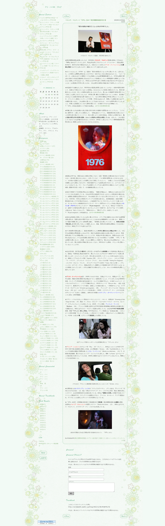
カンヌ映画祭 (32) (46, 311)
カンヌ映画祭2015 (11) (48, 299)
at (40, 372)
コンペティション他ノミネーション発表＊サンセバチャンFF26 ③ (49, 66)
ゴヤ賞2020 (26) (45, 279)
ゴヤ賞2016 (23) (45, 269)
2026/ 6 (42, 409)
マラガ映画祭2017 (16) (48, 173)
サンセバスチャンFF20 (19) (49, 210)
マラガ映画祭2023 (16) (48, 187)
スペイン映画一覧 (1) (47, 361)
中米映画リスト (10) (47, 329)
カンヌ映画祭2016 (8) (47, 301)
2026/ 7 (42, 406)
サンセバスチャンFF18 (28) (49, 205)
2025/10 (43, 427)
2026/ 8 (42, 404)
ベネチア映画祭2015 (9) (48, 313)
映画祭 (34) (44, 162)
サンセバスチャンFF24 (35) (49, 219)
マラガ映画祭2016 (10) (48, 171)
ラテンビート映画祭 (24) (48, 226)
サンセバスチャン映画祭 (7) (49, 196)
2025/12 (43, 422)
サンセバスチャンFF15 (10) (49, 199)
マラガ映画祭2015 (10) (48, 169)
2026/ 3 (42, 416)
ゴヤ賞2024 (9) (45, 288)
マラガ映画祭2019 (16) (48, 178)
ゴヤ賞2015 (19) (45, 267)
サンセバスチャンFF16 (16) (49, 201)
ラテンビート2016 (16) (48, 233)
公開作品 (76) (44, 160)
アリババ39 (44, 390)
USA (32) (43, 253)
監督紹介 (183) (45, 249)
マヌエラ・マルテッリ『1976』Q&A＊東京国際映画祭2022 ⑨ (85, 20)
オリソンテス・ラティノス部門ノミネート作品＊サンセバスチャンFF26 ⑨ (49, 25)
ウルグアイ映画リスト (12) (49, 347)
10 (52, 98)
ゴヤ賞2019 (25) (45, 276)
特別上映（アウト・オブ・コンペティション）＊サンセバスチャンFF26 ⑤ (49, 52)
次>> (124, 16)
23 (49, 104)
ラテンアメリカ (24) (47, 256)
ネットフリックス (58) (47, 356)
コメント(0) (111, 438)
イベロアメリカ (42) (47, 258)
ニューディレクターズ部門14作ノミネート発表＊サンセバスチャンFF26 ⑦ (49, 38)
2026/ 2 (42, 418)
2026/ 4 (42, 413)
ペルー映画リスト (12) (47, 331)
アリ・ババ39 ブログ (53, 7)
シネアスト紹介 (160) (47, 247)
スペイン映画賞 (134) (47, 155)
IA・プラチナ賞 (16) (47, 157)
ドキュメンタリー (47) (47, 146)
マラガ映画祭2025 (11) (48, 192)
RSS (43, 452)
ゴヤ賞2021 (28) (45, 281)
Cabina (41, 441)
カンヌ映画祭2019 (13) (48, 308)
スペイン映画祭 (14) (47, 164)
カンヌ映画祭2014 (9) (47, 297)
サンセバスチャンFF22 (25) (49, 215)
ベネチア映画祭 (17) (47, 315)
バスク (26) (44, 260)
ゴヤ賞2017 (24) (45, 272)
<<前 (66, 16)
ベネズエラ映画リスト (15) (49, 340)
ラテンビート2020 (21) (48, 235)
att (41, 386)
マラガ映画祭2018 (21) (48, 176)
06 (40, 98)
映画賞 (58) (44, 153)
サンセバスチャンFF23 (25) (49, 217)
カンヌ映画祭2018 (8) (47, 306)
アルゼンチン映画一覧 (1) (48, 359)
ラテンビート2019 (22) (48, 242)
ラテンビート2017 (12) (48, 237)
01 (46, 94)
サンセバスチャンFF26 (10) (49, 224)
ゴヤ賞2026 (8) (45, 292)
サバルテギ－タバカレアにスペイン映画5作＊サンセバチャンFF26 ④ (49, 59)
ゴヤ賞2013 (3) (45, 263)
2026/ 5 (42, 411)
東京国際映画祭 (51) (47, 244)
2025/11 (43, 425)
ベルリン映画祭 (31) (47, 295)
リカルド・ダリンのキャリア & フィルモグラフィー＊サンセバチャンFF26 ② (49, 79)
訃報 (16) (43, 354)
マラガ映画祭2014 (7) (47, 167)
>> (54, 88)
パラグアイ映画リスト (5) (48, 345)
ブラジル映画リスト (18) (48, 349)
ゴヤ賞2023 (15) (45, 285)
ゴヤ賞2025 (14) (45, 290)
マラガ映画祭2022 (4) (47, 185)
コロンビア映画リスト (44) (49, 338)
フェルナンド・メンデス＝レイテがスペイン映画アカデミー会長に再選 (49, 73)
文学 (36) (43, 141)
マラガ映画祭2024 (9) (47, 189)
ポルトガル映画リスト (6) (48, 352)
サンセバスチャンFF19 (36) (49, 208)
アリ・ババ (43, 370)
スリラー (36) (44, 148)
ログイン (43, 458)
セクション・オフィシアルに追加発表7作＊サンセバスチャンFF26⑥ (49, 45)
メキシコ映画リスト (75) (48, 327)
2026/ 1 (42, 420)
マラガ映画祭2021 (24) (48, 182)
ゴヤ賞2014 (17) (45, 265)
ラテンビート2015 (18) (48, 231)
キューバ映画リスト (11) (48, 336)
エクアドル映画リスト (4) (48, 343)
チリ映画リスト (102, 438)
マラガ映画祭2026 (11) (48, 194)
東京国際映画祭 (80, 438)
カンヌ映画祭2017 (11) (48, 304)
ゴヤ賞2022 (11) (45, 283)
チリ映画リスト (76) (47, 324)
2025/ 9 (42, 429)
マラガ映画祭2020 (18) (48, 180)
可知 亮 (43, 383)
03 (52, 94)
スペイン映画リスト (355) (48, 318)
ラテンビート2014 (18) (48, 228)
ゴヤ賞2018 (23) (45, 274)
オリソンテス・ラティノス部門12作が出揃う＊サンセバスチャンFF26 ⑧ (49, 31)
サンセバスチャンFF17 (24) (49, 203)
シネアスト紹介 (91, 438)
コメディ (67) (44, 144)
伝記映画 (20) (44, 151)
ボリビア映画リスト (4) (48, 333)
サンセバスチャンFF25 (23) (49, 221)
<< (44, 88)
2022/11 (49, 88)
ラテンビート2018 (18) (48, 240)
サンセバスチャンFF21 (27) (49, 212)
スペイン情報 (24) (46, 251)
